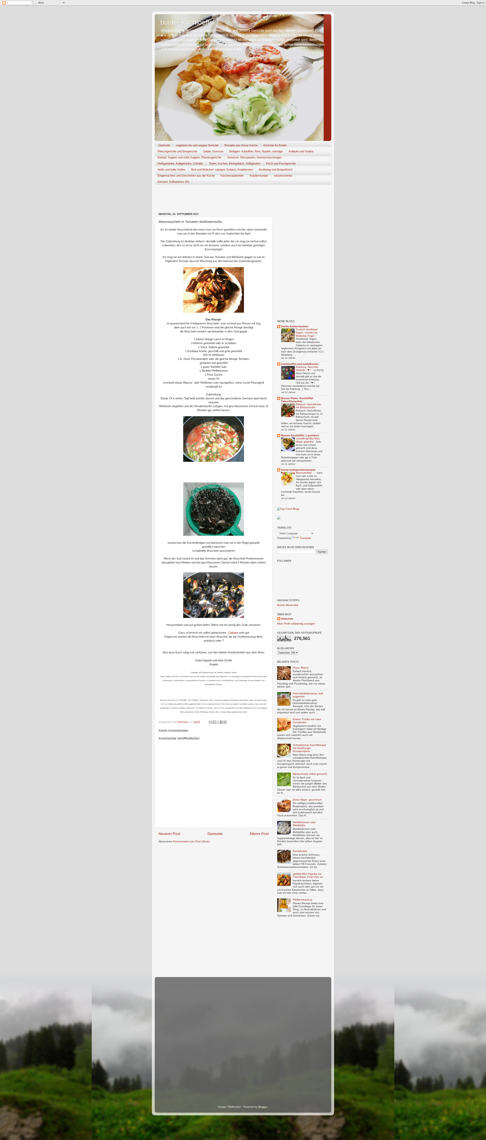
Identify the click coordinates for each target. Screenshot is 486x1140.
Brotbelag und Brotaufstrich (276, 169)
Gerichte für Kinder (275, 145)
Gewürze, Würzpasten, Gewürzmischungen (254, 157)
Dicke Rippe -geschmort (307, 799)
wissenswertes (283, 175)
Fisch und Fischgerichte (281, 163)
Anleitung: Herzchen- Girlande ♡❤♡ (307, 369)
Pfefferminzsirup (302, 899)
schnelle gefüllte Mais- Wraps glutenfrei (308, 440)
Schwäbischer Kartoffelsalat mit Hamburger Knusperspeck (309, 748)
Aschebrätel (300, 851)
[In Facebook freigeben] (221, 722)
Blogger (262, 1106)
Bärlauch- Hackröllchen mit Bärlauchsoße (308, 406)
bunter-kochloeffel (187, 22)
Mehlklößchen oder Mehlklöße (304, 824)
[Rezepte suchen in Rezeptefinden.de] (288, 508)
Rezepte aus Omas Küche (240, 145)
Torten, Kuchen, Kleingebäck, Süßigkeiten (234, 163)
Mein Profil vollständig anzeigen (296, 623)
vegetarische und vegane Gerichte (197, 145)
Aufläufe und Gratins (301, 151)
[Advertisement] (224, 199)
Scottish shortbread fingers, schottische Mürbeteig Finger (306, 332)
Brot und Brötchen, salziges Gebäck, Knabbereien (222, 169)
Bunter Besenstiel (287, 605)
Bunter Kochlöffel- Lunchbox (300, 435)
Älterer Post (259, 834)
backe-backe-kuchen (294, 326)
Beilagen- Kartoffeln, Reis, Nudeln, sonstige (256, 151)
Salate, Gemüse (213, 151)
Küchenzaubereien (232, 175)
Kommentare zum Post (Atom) (191, 841)
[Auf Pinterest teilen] (225, 722)
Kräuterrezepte (259, 175)
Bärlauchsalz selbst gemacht (310, 774)
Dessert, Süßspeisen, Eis (173, 181)
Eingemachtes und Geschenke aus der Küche (186, 175)
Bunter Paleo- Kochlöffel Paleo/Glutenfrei (297, 400)
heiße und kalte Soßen (171, 169)
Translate (305, 538)
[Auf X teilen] (218, 722)
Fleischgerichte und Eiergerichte (177, 151)
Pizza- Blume (300, 667)
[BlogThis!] (214, 722)
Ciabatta (233, 632)
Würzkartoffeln (304, 472)
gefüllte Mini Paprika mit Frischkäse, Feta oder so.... (309, 875)
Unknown (287, 618)
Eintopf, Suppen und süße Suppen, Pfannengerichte (189, 157)
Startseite (164, 145)
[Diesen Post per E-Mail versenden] (210, 722)
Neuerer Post (169, 834)
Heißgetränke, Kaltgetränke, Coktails (180, 163)
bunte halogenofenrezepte (298, 469)
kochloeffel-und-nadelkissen (300, 364)
